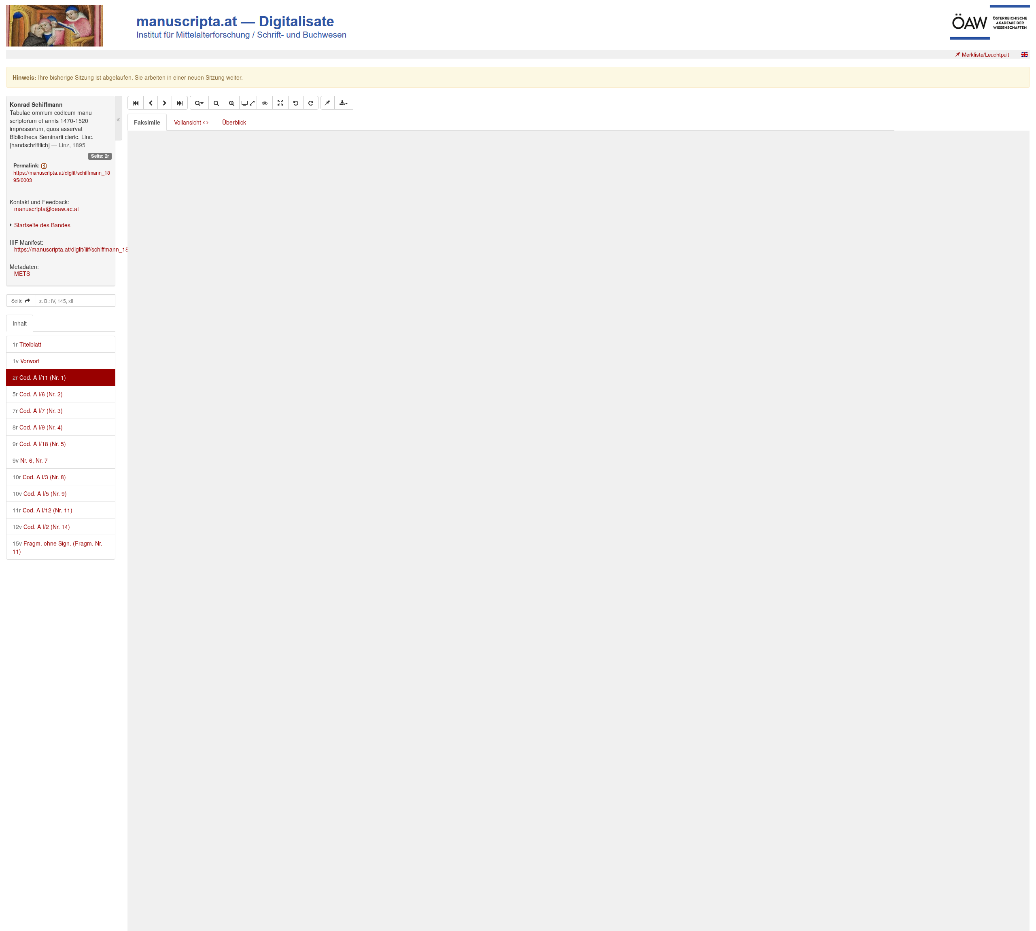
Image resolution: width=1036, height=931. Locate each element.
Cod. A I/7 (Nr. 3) (38, 410)
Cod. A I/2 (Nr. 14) (41, 527)
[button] (135, 103)
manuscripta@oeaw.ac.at (46, 209)
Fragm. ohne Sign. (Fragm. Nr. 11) (57, 547)
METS (22, 273)
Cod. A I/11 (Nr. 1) (39, 377)
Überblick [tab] (234, 122)
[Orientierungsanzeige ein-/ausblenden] (265, 103)
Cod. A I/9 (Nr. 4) (38, 427)
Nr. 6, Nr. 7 (30, 460)
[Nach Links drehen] (296, 103)
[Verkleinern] (216, 103)
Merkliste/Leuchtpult (984, 54)
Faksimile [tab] (147, 122)
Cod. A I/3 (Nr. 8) (39, 477)
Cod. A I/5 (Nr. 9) (40, 493)
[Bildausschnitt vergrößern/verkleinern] (248, 103)
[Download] (343, 103)
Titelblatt (27, 344)
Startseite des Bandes (42, 225)
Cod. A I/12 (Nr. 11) (42, 510)
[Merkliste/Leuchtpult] (328, 103)
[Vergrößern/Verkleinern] (199, 103)
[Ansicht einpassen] (280, 103)
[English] (1024, 54)
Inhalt (20, 323)
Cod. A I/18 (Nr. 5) (39, 444)
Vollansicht (188, 122)
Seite (18, 300)
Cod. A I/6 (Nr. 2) (38, 394)
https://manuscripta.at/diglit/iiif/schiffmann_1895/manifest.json (92, 249)
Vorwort (26, 361)
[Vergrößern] (232, 103)
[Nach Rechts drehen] (310, 103)
